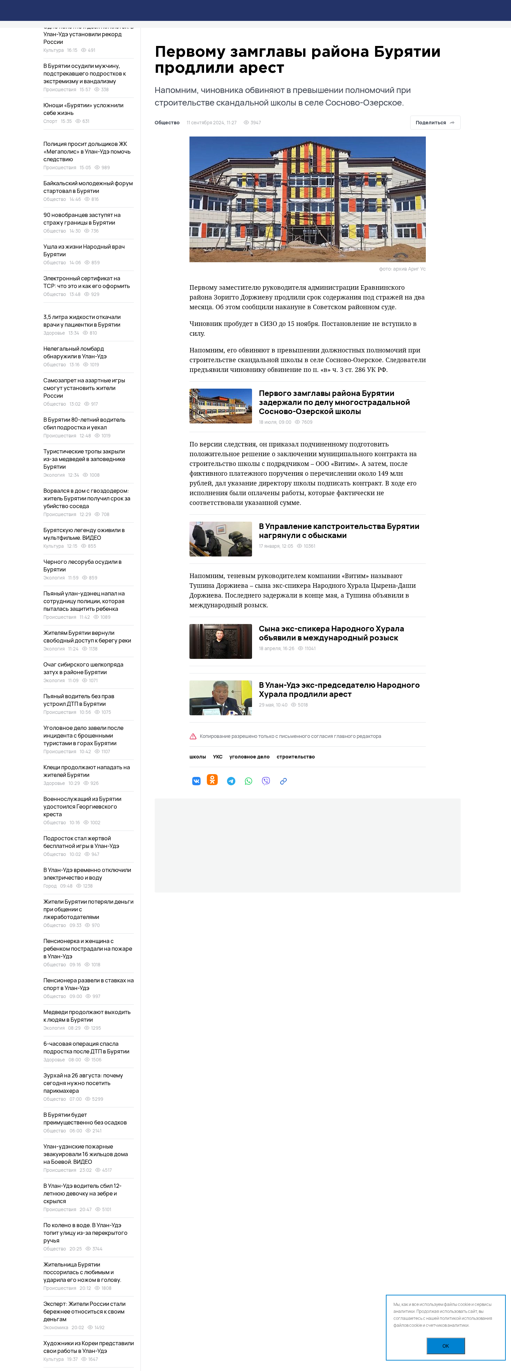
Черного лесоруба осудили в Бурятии (82, 565)
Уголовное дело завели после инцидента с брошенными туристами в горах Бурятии (83, 735)
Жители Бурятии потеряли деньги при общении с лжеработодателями (88, 909)
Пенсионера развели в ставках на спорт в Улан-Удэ (88, 984)
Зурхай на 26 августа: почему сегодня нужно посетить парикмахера (83, 1083)
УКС (217, 757)
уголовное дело (249, 757)
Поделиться (431, 122)
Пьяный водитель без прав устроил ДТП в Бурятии (78, 700)
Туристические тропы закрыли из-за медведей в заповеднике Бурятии (84, 458)
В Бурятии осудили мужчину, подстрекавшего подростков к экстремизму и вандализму (84, 73)
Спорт (50, 121)
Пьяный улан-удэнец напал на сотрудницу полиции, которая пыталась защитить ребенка (84, 601)
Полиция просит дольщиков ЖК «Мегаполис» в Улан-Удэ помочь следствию (87, 151)
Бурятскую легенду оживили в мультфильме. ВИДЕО (84, 534)
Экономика (55, 1327)
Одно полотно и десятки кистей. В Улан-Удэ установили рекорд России (88, 34)
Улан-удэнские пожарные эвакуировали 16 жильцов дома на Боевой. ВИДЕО (85, 1154)
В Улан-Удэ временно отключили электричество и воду (87, 873)
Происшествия (59, 89)
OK (446, 1346)
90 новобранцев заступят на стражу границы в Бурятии (82, 218)
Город (50, 886)
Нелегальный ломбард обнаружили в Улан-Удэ (75, 352)
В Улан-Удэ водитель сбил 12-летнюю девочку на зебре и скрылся (82, 1193)
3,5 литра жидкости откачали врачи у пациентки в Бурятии (82, 320)
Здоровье (54, 333)
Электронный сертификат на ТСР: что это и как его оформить (86, 282)
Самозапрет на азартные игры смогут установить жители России (84, 387)
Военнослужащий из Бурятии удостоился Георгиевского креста (82, 806)
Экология (54, 475)
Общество (167, 122)
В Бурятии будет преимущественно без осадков (85, 1118)
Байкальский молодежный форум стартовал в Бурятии (88, 187)
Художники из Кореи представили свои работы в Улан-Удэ (88, 1347)
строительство (296, 757)
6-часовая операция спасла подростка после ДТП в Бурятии (86, 1047)
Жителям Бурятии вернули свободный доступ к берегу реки (87, 636)
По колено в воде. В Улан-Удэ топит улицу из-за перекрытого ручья (85, 1232)
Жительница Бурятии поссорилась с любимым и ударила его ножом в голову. (82, 1272)
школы (197, 757)
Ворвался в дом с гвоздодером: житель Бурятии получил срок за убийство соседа (86, 498)
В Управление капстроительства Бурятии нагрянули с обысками (339, 530)
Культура (53, 50)
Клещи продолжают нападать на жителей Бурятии (86, 771)
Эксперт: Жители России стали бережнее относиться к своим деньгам (84, 1311)
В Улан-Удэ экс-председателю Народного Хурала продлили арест (339, 689)
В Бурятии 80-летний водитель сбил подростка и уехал (84, 423)
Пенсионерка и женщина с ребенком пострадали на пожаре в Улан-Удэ (87, 948)
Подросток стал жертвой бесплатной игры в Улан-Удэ (81, 842)
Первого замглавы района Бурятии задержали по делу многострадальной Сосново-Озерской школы (334, 402)
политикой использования (466, 1318)
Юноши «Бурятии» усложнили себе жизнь (83, 109)
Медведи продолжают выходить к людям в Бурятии (87, 1015)
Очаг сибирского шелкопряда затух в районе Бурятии (83, 668)
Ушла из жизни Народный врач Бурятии (84, 250)
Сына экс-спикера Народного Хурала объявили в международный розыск (331, 633)
